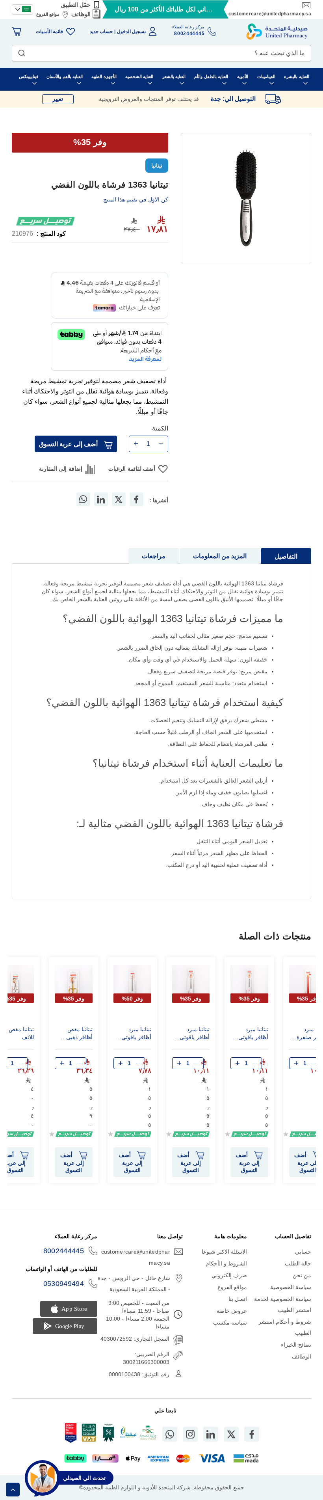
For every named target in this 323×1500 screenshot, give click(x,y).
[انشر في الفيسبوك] (136, 499)
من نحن (302, 1275)
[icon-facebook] (251, 1434)
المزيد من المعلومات (220, 556)
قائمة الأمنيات (49, 31)
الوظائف (81, 14)
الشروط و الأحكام (226, 1263)
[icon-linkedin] (210, 1434)
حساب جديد (101, 31)
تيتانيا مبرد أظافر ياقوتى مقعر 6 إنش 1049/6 (195, 1034)
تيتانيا (156, 165)
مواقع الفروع (47, 14)
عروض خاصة (232, 1311)
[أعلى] (13, 1489)
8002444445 (63, 1251)
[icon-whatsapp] (169, 1434)
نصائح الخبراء (296, 1345)
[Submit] (22, 51)
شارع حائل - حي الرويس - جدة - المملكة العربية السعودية (134, 1283)
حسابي (303, 1251)
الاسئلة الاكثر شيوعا (224, 1251)
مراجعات (153, 556)
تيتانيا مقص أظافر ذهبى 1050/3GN (79, 1034)
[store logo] (277, 31)
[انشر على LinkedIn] (101, 499)
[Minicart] (16, 31)
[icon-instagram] (190, 1434)
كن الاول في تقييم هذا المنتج (135, 199)
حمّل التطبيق (76, 5)
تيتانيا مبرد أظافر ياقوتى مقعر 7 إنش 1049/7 (136, 1034)
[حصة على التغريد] (119, 499)
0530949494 (63, 1284)
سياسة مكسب (230, 1322)
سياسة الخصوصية (290, 1287)
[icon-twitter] (231, 1434)
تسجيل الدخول (131, 31)
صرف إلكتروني (229, 1275)
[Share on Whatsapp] (83, 499)
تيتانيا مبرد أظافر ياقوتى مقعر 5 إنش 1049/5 (253, 1034)
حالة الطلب (298, 1263)
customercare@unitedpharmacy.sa (269, 14)
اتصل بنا (237, 1299)
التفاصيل (286, 556)
